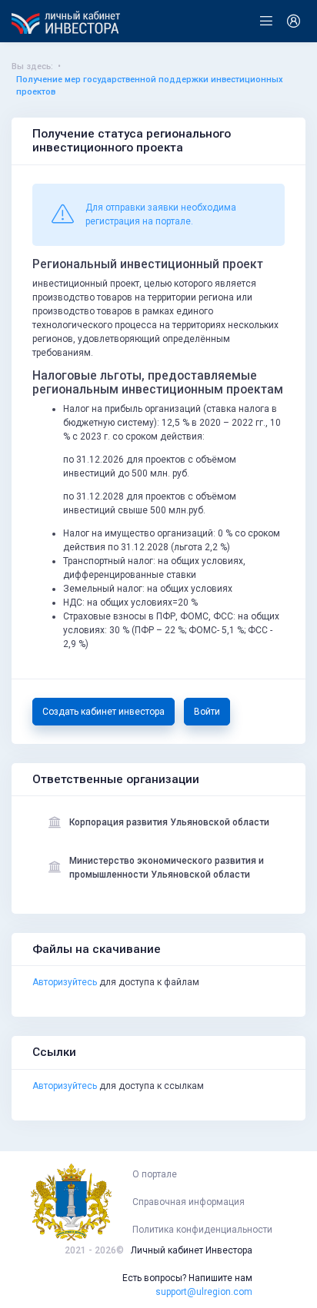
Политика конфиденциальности (202, 1229)
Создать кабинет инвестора (103, 711)
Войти (207, 711)
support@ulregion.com (203, 1291)
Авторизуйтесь (64, 982)
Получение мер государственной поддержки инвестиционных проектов (149, 86)
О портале (154, 1174)
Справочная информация (188, 1202)
